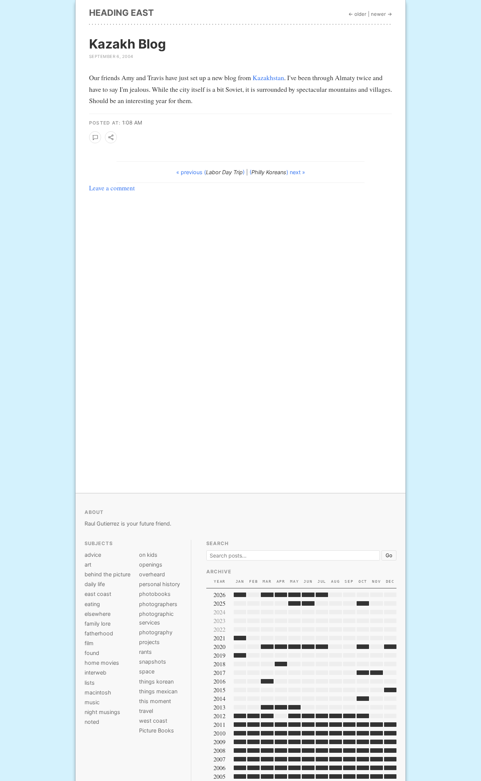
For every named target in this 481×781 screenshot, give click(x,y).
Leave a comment (112, 188)
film (89, 643)
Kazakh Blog (127, 44)
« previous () (211, 172)
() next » (277, 172)
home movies (102, 662)
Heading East (121, 13)
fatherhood (99, 633)
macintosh (98, 692)
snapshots (152, 661)
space (146, 671)
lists (90, 682)
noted (92, 722)
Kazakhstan (268, 77)
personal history (159, 584)
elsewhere (97, 614)
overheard (152, 574)
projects (149, 642)
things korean (156, 681)
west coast (153, 720)
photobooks (155, 594)
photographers (158, 604)
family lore (97, 623)
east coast (98, 594)
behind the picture (107, 574)
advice (93, 555)
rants (145, 652)
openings (150, 564)
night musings (102, 712)
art (88, 564)
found (92, 653)
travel (146, 711)
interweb (95, 672)
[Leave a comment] (95, 137)
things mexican (158, 691)
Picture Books (156, 730)
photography (155, 632)
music (92, 702)
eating (92, 604)
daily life (95, 584)
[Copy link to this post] (111, 137)
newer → (381, 14)
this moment (155, 701)
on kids (148, 555)
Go (389, 555)
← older (357, 14)
